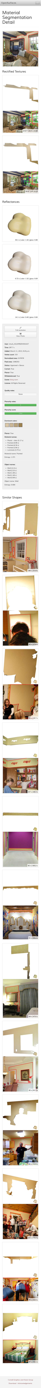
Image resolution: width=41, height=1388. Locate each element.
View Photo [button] (20, 336)
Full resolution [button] (20, 330)
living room (14, 380)
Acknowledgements (25, 1383)
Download (12, 1383)
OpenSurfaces (8, 2)
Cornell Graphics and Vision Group (20, 1380)
